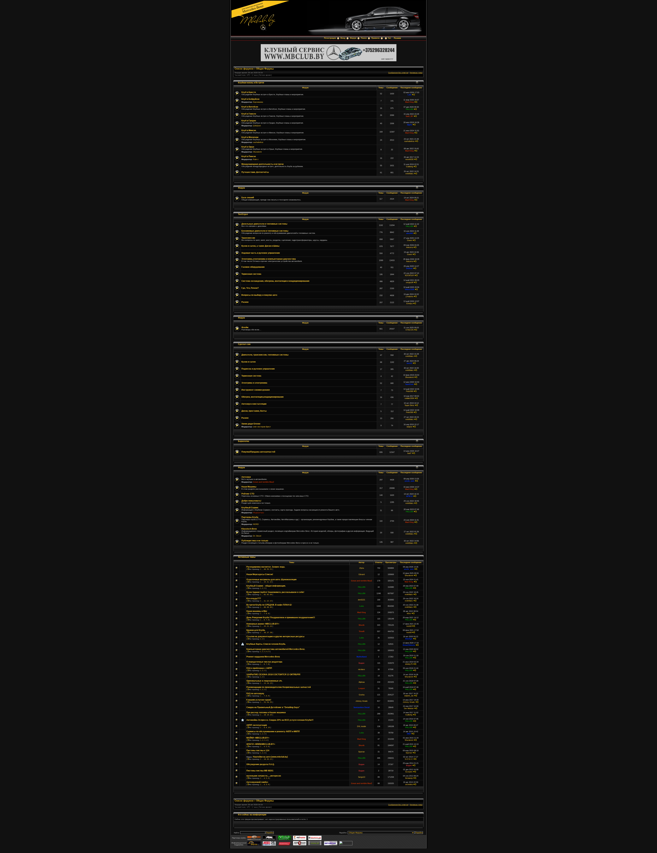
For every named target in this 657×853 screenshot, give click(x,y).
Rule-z (256, 159)
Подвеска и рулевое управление (258, 369)
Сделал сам (244, 344)
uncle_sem (409, 481)
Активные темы (416, 73)
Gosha (361, 695)
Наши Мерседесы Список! (259, 574)
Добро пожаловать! (251, 501)
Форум (353, 38)
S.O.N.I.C (409, 759)
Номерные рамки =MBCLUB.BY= (262, 624)
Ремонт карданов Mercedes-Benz (263, 656)
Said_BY (409, 116)
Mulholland (362, 657)
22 (271, 626)
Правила (375, 38)
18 (265, 715)
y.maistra (409, 296)
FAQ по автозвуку (255, 693)
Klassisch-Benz (249, 529)
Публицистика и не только (254, 540)
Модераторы (258, 513)
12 (271, 582)
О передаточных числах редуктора (264, 662)
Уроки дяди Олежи (250, 424)
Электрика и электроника (254, 383)
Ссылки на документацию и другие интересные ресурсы (275, 636)
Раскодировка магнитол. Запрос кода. (265, 567)
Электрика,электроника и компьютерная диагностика (268, 259)
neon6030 (409, 159)
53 (265, 702)
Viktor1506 (409, 289)
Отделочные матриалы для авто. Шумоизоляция (271, 579)
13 (271, 601)
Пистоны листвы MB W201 (259, 770)
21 (268, 626)
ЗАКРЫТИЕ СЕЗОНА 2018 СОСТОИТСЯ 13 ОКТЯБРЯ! (273, 674)
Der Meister (409, 708)
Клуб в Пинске (248, 156)
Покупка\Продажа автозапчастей (258, 452)
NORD (256, 524)
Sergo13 (361, 777)
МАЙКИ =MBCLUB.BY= (257, 738)
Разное (397, 38)
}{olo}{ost (257, 126)
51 (271, 569)
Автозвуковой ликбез (257, 782)
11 (268, 582)
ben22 (409, 363)
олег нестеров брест (262, 427)
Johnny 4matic (362, 701)
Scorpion (409, 772)
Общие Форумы (265, 68)
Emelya (409, 303)
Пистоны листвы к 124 (257, 750)
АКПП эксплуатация (256, 725)
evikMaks (409, 174)
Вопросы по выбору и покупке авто (259, 295)
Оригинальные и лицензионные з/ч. (264, 681)
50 (268, 569)
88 (265, 607)
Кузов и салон (248, 362)
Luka (361, 606)
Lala (409, 95)
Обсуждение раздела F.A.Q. (260, 764)
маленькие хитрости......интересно (263, 776)
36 (265, 632)
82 (265, 594)
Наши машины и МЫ (256, 611)
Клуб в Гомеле (248, 114)
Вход (342, 38)
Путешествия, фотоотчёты (255, 172)
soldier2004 (409, 398)
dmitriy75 (409, 664)
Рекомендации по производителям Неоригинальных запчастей (278, 687)
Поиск (364, 38)
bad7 (409, 453)
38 (271, 632)
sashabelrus (258, 142)
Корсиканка (258, 102)
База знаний (247, 197)
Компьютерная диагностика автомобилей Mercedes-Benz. (275, 649)
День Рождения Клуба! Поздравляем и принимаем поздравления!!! (280, 617)
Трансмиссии (248, 238)
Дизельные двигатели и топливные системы (264, 224)
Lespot (361, 688)
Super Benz (409, 405)
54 (268, 702)
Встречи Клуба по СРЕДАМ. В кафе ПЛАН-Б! (269, 605)
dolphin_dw (409, 696)
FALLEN (409, 109)
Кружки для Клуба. (255, 630)
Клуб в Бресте (248, 92)
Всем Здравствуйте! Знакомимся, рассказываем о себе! (275, 592)
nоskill (408, 626)
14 (268, 683)
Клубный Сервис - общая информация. (266, 586)
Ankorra (409, 247)
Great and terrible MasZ (263, 482)
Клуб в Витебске (249, 107)
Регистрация (330, 38)
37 (268, 632)
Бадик (361, 663)
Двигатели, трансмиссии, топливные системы (264, 355)
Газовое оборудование (253, 267)
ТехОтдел (243, 214)
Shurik (361, 625)
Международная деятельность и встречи (262, 164)
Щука (409, 125)
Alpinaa (362, 682)
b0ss (409, 613)
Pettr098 (409, 391)
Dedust (409, 268)
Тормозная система (251, 274)
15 (271, 683)
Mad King (409, 102)
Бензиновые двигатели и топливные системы (264, 231)
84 (271, 594)
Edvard (362, 574)
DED (409, 734)
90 (271, 607)
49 (265, 569)
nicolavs (361, 669)
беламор (409, 778)
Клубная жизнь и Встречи (251, 82)
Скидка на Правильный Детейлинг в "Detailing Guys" (273, 707)
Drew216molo (409, 645)
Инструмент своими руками (255, 390)
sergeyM (409, 282)
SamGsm (409, 384)
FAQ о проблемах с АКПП (259, 668)
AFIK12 (409, 496)
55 (271, 702)
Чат (389, 38)
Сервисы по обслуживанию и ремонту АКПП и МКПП (273, 731)
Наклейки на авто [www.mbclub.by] (270, 757)
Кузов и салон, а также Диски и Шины (260, 246)
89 (268, 607)
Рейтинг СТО (247, 494)
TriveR (361, 631)
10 (265, 582)
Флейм (244, 327)
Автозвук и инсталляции (253, 404)
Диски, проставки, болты (254, 411)
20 (265, 626)
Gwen (409, 240)
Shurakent (257, 152)
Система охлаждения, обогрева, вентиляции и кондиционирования (275, 281)
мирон (409, 427)
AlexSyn (409, 639)
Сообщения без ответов (398, 73)
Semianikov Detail (361, 707)
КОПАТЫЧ (409, 275)
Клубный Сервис (250, 507)
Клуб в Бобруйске (250, 99)
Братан (361, 752)
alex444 (409, 233)
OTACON (409, 330)
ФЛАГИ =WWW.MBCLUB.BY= (260, 744)
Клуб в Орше (247, 147)
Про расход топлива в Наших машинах (266, 712)
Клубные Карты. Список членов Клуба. (266, 644)
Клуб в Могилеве (250, 137)
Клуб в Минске (248, 130)
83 (268, 594)
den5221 (361, 600)
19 (268, 715)
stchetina (409, 784)
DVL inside (361, 726)
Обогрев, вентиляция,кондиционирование (262, 397)
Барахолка (243, 441)
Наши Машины (248, 487)
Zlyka (361, 568)
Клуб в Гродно (248, 120)
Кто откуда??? (253, 598)
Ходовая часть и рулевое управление (260, 253)
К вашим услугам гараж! (258, 700)
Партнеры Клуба (249, 517)
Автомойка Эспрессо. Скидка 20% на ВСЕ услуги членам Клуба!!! (279, 720)
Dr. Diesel (257, 536)
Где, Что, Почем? (250, 288)
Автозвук (246, 477)
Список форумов (244, 68)
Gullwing (409, 166)
